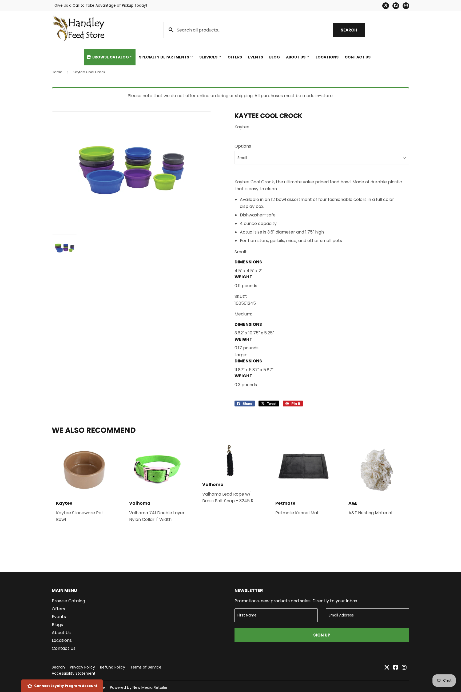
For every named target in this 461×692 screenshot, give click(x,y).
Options (243, 146)
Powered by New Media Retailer (139, 687)
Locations (327, 57)
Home (57, 71)
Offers (235, 57)
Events (255, 57)
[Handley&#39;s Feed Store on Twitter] (387, 668)
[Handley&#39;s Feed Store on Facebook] (395, 668)
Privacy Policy (82, 667)
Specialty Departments (164, 57)
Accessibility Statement (74, 673)
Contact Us (358, 57)
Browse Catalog (111, 57)
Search (353, 30)
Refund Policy (112, 667)
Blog (274, 57)
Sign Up (321, 635)
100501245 (245, 303)
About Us (296, 57)
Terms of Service (145, 667)
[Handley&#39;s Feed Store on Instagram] (404, 668)
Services (208, 57)
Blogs (57, 625)
